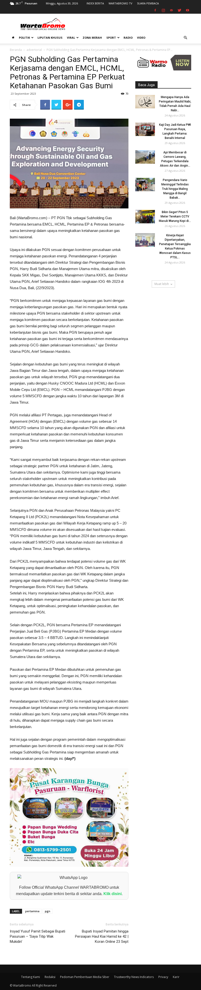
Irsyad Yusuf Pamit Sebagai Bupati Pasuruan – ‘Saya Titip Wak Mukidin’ (37, 936)
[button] (185, 37)
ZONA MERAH (92, 37)
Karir (176, 977)
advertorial (34, 50)
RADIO (128, 37)
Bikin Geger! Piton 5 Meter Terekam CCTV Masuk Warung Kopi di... (175, 216)
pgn (47, 911)
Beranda (16, 50)
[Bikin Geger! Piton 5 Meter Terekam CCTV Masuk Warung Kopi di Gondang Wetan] (145, 216)
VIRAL (71, 37)
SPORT (111, 37)
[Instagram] (163, 10)
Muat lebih (161, 284)
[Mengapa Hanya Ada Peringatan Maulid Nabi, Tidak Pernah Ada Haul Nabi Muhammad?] (145, 101)
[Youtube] (187, 10)
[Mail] (171, 10)
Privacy (163, 977)
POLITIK (24, 37)
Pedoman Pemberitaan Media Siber (84, 977)
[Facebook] (155, 10)
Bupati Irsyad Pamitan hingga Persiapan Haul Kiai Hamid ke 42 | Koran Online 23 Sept (101, 936)
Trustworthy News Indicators (134, 977)
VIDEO (141, 37)
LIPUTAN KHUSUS (50, 37)
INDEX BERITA (95, 3)
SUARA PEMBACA (148, 3)
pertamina (32, 911)
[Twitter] (179, 10)
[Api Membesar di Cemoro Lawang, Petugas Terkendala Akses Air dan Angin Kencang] (145, 157)
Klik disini (112, 894)
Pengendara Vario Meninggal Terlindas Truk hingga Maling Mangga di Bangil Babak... (175, 188)
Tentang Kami (30, 977)
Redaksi (50, 977)
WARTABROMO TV (120, 3)
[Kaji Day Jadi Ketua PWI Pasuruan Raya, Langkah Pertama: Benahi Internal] (145, 129)
